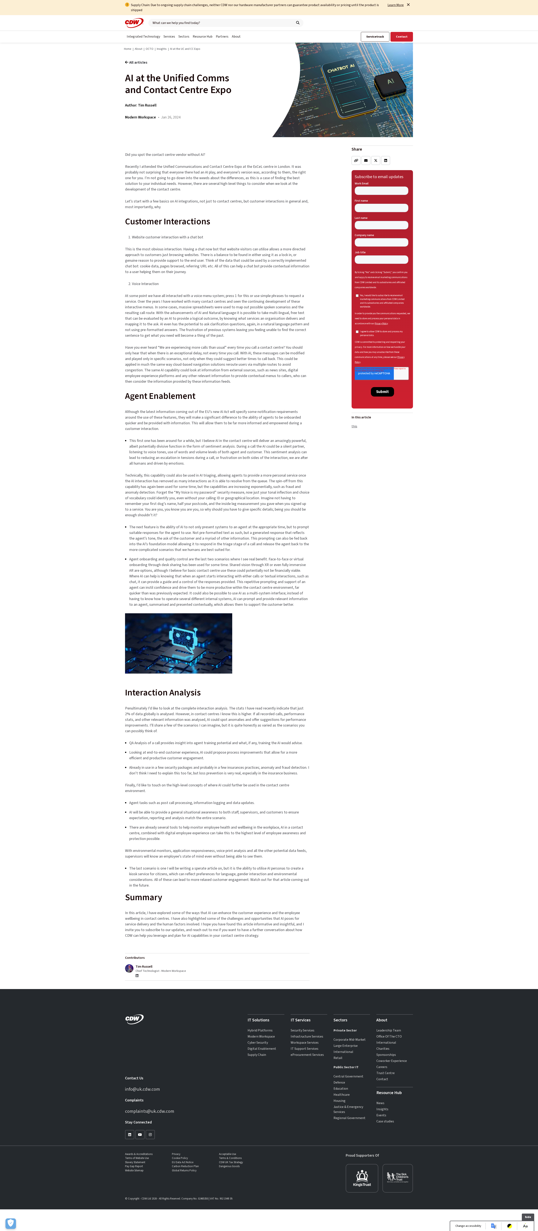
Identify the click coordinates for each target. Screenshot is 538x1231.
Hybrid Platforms (260, 1030)
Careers (381, 1067)
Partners (222, 36)
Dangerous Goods (229, 1166)
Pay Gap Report (134, 1166)
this (354, 426)
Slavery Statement (135, 1162)
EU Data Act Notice (182, 1162)
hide (528, 1217)
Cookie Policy (180, 1158)
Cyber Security (258, 1042)
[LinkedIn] (137, 975)
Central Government (348, 1076)
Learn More (396, 5)
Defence (339, 1082)
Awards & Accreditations (139, 1154)
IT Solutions (258, 1020)
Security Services (302, 1030)
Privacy (176, 1154)
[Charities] (362, 1178)
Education (341, 1088)
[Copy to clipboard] (356, 160)
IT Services (301, 1020)
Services (169, 36)
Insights (162, 49)
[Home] (134, 23)
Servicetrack (375, 37)
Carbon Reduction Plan (185, 1166)
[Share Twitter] (375, 160)
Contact (401, 37)
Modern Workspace (261, 1036)
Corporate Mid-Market (350, 1039)
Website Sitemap (134, 1170)
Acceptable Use (227, 1154)
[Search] (298, 22)
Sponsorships (386, 1054)
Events (381, 1115)
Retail (338, 1058)
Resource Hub (202, 36)
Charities (382, 1048)
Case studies (385, 1121)
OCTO (149, 49)
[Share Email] (365, 160)
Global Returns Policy (184, 1170)
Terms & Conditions (230, 1158)
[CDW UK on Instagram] (150, 1134)
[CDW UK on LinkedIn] (129, 1134)
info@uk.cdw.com (142, 1089)
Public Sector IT (346, 1067)
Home (127, 49)
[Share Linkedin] (385, 160)
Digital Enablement (262, 1048)
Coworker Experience (391, 1061)
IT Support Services (304, 1048)
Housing (339, 1100)
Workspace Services (305, 1042)
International (343, 1052)
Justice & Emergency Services (348, 1109)
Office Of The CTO (389, 1036)
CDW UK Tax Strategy (231, 1162)
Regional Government (349, 1118)
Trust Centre (385, 1073)
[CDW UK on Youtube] (140, 1134)
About (236, 36)
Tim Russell (147, 105)
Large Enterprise (346, 1045)
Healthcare (342, 1094)
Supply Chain (257, 1054)
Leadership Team (388, 1030)
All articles (138, 62)
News (380, 1103)
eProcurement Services (307, 1054)
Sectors (183, 36)
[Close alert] (408, 4)
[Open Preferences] (10, 1223)
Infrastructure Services (307, 1036)
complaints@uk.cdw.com (149, 1111)
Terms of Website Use (137, 1158)
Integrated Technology (143, 36)
